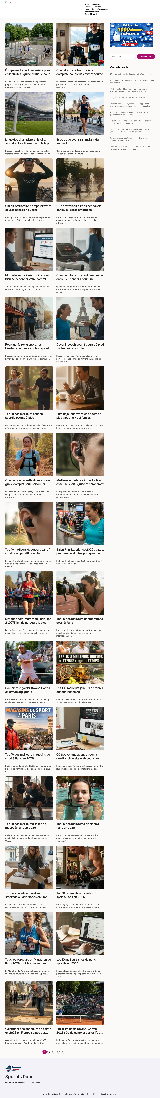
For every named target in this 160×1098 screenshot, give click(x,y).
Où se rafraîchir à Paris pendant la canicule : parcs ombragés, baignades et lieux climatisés (79, 209)
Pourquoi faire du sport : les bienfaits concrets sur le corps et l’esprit (27, 348)
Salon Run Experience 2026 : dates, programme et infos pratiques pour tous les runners (80, 553)
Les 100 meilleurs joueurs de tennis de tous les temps (79, 690)
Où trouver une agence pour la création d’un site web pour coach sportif (79, 758)
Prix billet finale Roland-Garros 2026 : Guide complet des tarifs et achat (78, 1032)
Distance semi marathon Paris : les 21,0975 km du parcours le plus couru (28, 622)
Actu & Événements (92, 4)
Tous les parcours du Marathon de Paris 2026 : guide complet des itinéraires (28, 963)
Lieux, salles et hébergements (96, 9)
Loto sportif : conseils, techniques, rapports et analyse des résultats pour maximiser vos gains (130, 105)
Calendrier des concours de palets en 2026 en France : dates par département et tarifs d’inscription (28, 1032)
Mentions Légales (100, 1094)
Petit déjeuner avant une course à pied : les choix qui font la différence (78, 417)
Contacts (113, 1094)
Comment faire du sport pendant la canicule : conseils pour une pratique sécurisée (79, 279)
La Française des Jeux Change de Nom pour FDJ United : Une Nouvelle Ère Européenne (130, 130)
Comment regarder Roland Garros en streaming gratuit (27, 690)
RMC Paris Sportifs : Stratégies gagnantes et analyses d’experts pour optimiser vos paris (128, 90)
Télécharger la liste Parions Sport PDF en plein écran (132, 74)
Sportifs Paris (19, 1076)
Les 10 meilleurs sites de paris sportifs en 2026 (76, 961)
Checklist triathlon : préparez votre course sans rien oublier (28, 208)
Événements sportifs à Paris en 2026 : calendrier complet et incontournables (130, 122)
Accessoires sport (92, 12)
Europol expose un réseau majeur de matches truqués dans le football (129, 139)
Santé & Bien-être (91, 14)
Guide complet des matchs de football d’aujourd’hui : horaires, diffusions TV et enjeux (132, 147)
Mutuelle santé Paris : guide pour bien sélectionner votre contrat (27, 277)
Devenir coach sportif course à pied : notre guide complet (80, 346)
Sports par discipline (93, 7)
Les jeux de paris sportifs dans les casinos (128, 97)
